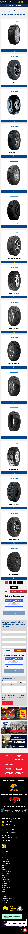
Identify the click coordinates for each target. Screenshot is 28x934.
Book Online (6, 887)
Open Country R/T (14, 574)
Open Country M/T (14, 504)
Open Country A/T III (14, 223)
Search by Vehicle (6, 860)
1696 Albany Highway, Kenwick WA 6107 (14, 825)
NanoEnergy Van (14, 188)
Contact (4, 885)
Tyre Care (4, 865)
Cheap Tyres (5, 902)
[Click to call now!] (18, 2)
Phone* (10, 635)
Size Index (4, 896)
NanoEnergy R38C (14, 152)
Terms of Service (20, 697)
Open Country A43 (14, 399)
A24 (14, 47)
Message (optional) (7, 685)
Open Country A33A (14, 363)
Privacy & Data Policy (10, 930)
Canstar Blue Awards (7, 898)
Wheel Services (6, 881)
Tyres (3, 858)
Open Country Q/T (14, 539)
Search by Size (6, 861)
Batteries (4, 877)
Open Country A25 (14, 293)
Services (4, 875)
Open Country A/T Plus (14, 258)
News (3, 891)
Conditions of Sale (20, 930)
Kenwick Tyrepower (15, 5)
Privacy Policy (9, 697)
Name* (4, 630)
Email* (4, 640)
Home (4, 11)
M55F (14, 82)
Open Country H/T (14, 469)
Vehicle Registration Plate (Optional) (8, 679)
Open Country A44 (14, 434)
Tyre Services (5, 879)
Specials (4, 883)
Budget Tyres (5, 900)
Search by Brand (6, 863)
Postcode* (5, 645)
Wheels (4, 869)
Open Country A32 (14, 328)
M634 (14, 117)
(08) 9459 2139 (10, 829)
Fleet (3, 889)
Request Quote (7, 703)
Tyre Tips (4, 867)
